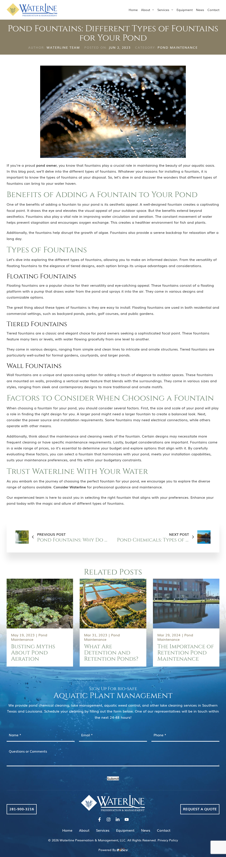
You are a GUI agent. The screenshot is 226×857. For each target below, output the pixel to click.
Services (163, 9)
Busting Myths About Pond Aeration (33, 653)
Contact (213, 9)
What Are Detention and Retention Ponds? (111, 653)
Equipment (185, 9)
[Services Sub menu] (172, 10)
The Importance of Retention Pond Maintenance (185, 653)
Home (133, 9)
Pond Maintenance (178, 47)
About (145, 9)
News (200, 9)
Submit (113, 778)
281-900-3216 (21, 808)
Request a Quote (200, 808)
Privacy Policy (168, 840)
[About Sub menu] (153, 10)
